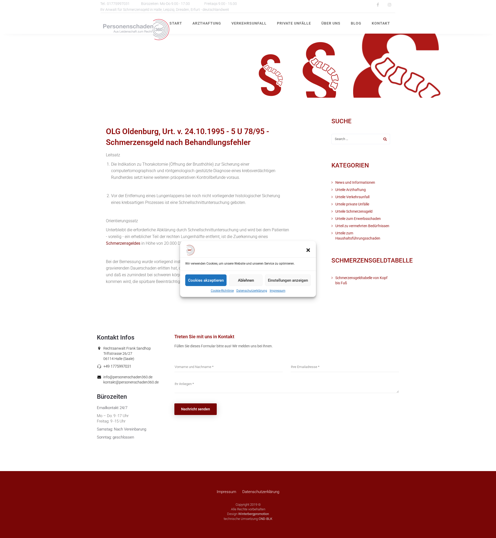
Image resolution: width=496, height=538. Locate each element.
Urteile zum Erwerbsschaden (358, 219)
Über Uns (330, 23)
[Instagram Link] (389, 4)
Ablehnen (246, 280)
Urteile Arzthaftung (350, 190)
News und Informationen (355, 182)
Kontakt (381, 23)
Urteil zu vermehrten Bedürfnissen (362, 226)
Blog (356, 23)
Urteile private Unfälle (352, 204)
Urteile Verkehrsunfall (352, 197)
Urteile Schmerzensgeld (354, 211)
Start (175, 23)
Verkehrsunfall (249, 23)
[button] (308, 250)
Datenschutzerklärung (251, 291)
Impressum (277, 291)
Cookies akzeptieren (206, 280)
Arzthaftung (206, 23)
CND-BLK (265, 519)
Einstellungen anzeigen (288, 280)
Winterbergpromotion (253, 514)
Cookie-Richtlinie (222, 291)
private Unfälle (294, 23)
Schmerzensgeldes (123, 243)
